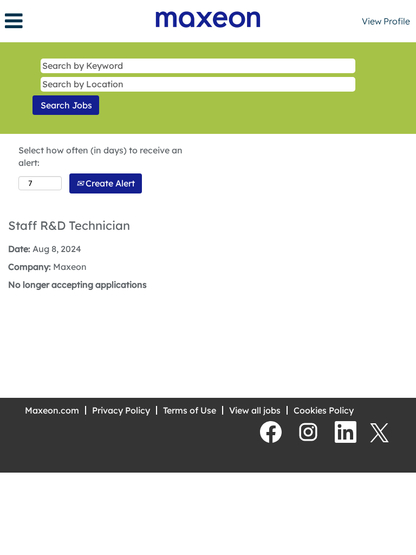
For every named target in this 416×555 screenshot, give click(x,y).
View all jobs (255, 410)
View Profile (386, 21)
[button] (69, 20)
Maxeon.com (52, 410)
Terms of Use (189, 410)
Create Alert (109, 183)
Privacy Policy (121, 410)
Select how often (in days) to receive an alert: (100, 156)
